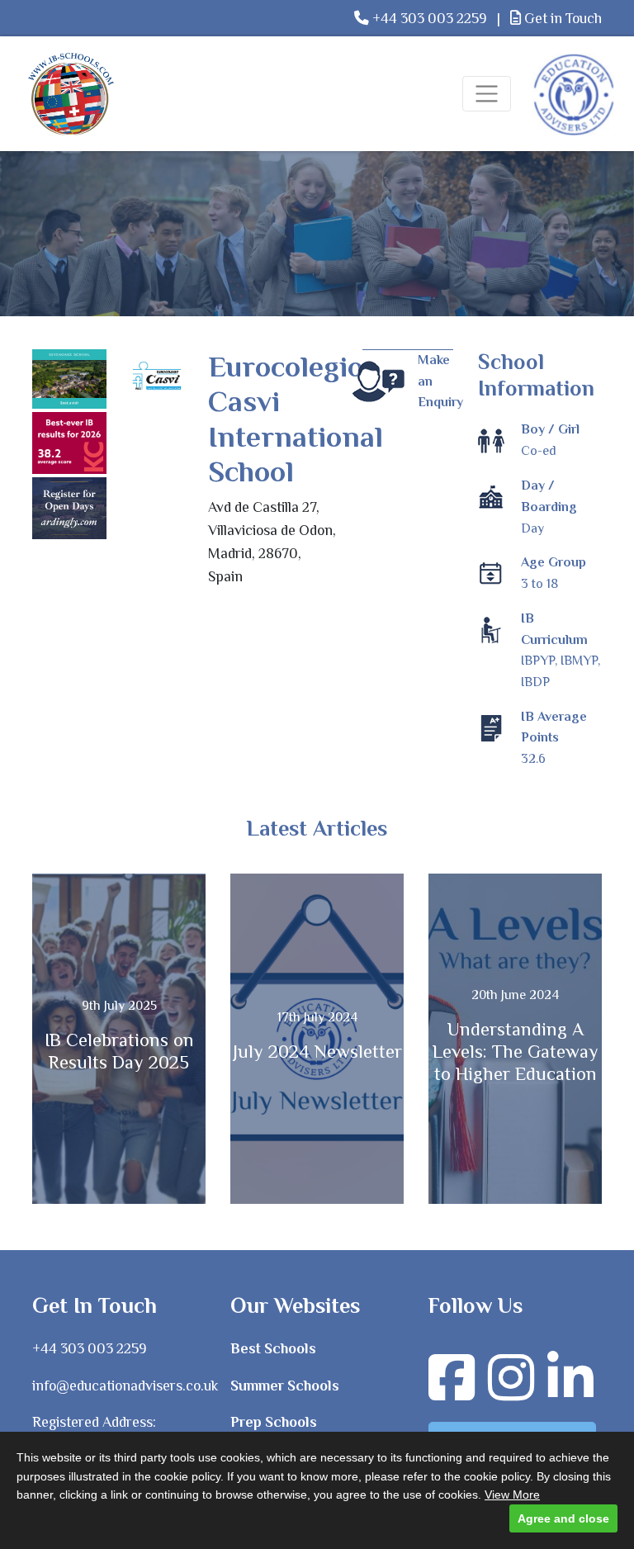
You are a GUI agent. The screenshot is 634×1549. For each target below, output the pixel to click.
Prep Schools (273, 1422)
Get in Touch (561, 18)
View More (512, 1494)
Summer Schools (284, 1385)
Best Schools (273, 1348)
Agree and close (563, 1518)
